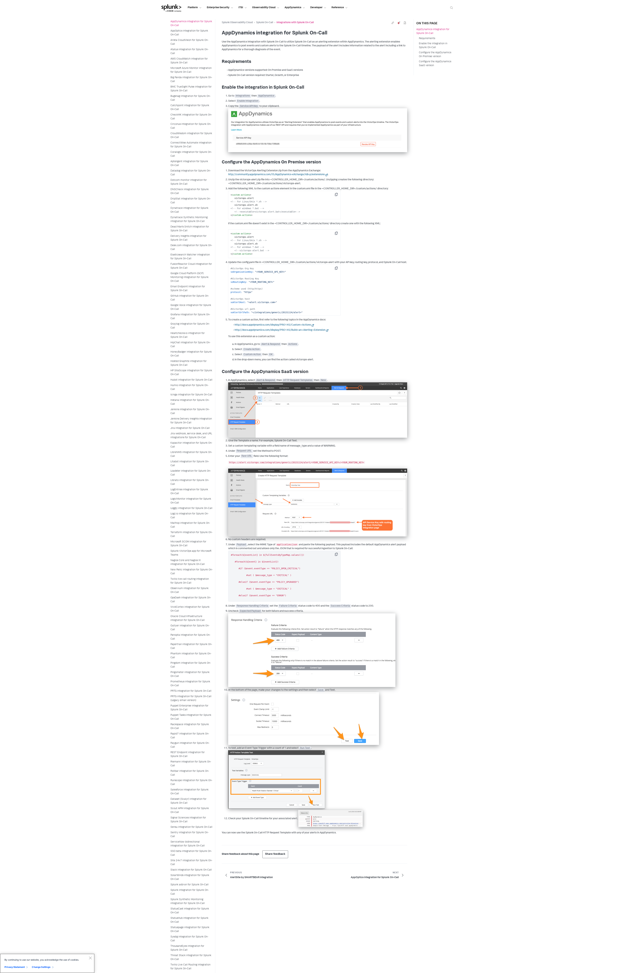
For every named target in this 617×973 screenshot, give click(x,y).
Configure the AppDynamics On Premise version (435, 54)
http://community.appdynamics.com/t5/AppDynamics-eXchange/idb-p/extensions (276, 174)
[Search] (451, 7)
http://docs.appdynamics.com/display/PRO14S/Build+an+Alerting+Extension (280, 330)
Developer (316, 7)
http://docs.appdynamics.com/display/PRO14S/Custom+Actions (273, 325)
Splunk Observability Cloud (237, 22)
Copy (338, 195)
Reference (337, 7)
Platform (193, 7)
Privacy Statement (14, 967)
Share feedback (275, 854)
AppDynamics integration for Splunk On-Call (432, 31)
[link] (392, 23)
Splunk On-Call (264, 22)
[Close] (90, 957)
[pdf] (405, 23)
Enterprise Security (218, 7)
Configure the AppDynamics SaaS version (435, 63)
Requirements (427, 38)
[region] (47, 963)
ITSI (240, 7)
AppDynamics (293, 7)
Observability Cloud (264, 7)
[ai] (399, 23)
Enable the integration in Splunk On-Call (433, 45)
